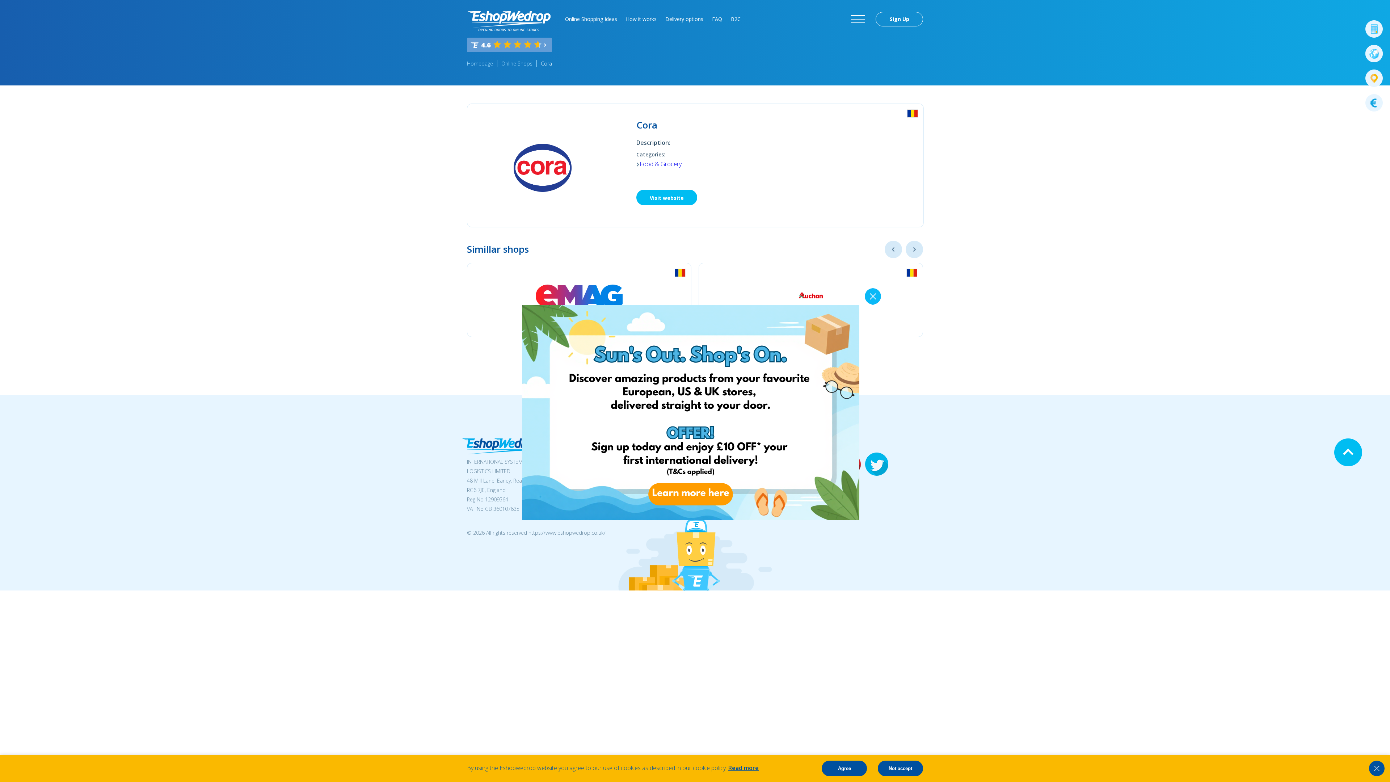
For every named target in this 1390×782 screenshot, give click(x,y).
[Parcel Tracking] (1374, 78)
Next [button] (914, 249)
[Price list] (1374, 103)
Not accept (900, 768)
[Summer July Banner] (690, 518)
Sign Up (899, 19)
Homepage (480, 63)
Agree (844, 768)
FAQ (717, 19)
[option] (579, 300)
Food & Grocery (661, 164)
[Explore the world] (1374, 53)
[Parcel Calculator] (1374, 29)
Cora (546, 63)
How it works (641, 19)
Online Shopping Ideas (591, 19)
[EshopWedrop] (509, 21)
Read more (743, 768)
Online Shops (516, 63)
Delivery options (684, 19)
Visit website (667, 197)
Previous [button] (893, 249)
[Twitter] (877, 465)
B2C (736, 19)
